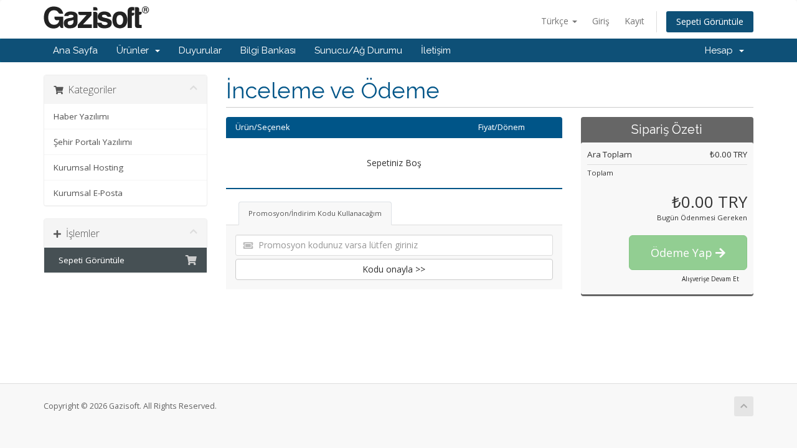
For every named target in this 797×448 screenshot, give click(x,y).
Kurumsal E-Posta (88, 192)
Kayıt (634, 21)
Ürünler (135, 50)
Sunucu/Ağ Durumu (358, 50)
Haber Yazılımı (81, 116)
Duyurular (200, 50)
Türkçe (556, 21)
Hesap (721, 50)
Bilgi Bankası (268, 50)
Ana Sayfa (75, 50)
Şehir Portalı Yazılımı (93, 141)
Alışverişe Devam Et (710, 278)
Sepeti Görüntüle (709, 21)
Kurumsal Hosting (88, 167)
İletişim (436, 50)
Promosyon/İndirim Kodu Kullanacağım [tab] (315, 213)
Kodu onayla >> (393, 269)
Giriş (601, 21)
